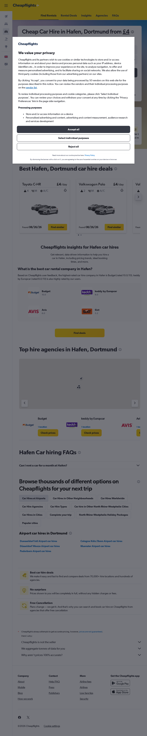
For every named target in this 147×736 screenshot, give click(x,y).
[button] (73, 129)
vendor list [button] (31, 87)
